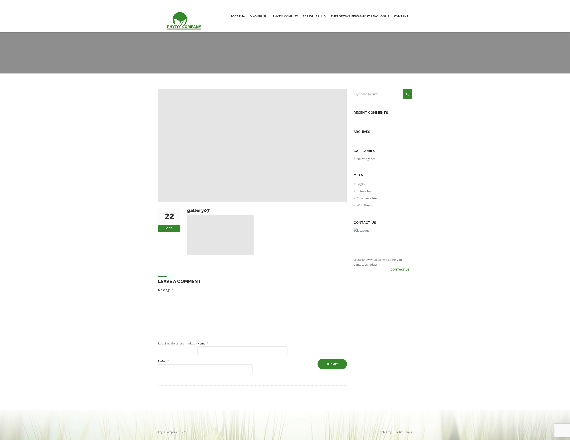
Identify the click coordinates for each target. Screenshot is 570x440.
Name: (202, 343)
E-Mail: (163, 361)
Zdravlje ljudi (314, 16)
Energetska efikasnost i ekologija (360, 16)
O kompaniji (258, 16)
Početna (237, 16)
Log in (361, 184)
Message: (165, 290)
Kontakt (401, 16)
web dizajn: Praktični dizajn (396, 432)
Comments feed (368, 198)
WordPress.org (367, 205)
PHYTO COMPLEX (285, 16)
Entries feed (365, 191)
